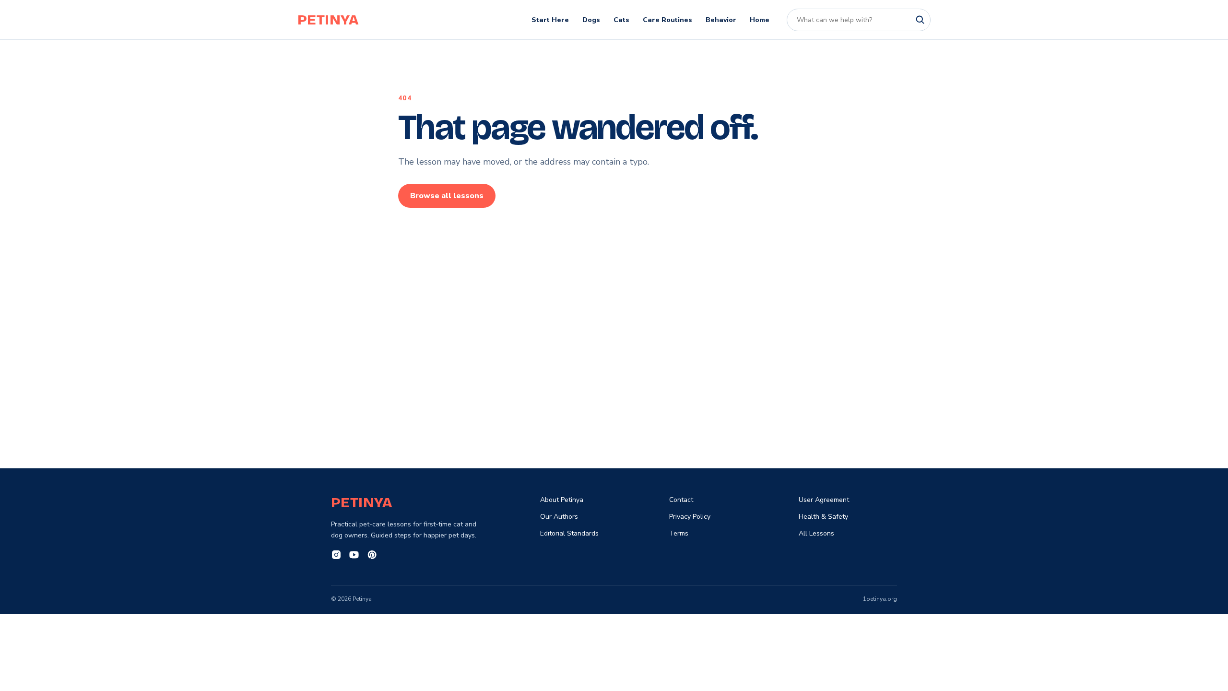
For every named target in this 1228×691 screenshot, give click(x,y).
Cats (621, 19)
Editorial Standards (569, 533)
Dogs (591, 19)
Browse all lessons (447, 196)
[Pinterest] (371, 556)
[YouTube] (354, 556)
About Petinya (561, 499)
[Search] (920, 20)
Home (759, 19)
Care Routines (667, 19)
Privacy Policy (689, 516)
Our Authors (559, 516)
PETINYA (328, 19)
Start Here (550, 19)
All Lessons (816, 533)
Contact (681, 499)
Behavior (721, 19)
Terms (678, 533)
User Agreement (824, 499)
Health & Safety (823, 516)
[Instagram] (336, 556)
